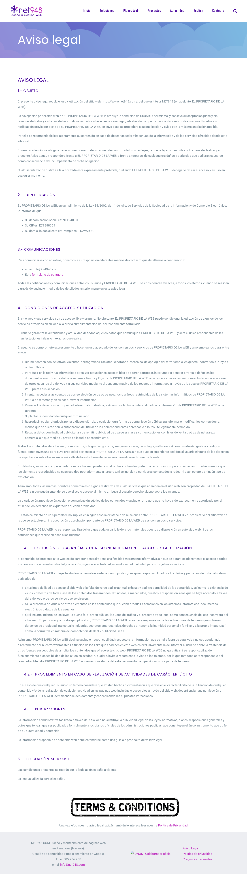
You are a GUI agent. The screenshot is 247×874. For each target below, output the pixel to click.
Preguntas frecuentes (197, 859)
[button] (235, 11)
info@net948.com (72, 864)
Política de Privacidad (173, 825)
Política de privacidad (197, 854)
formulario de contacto (48, 274)
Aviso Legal (191, 848)
